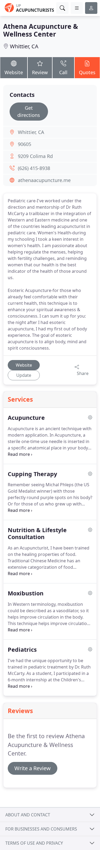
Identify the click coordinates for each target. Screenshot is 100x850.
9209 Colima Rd (35, 156)
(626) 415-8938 (34, 168)
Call (63, 72)
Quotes (87, 72)
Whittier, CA (24, 46)
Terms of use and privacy (34, 843)
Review (40, 72)
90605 (24, 144)
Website (14, 72)
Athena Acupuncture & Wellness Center (40, 30)
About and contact (27, 815)
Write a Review (32, 768)
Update (23, 375)
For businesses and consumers (41, 829)
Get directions (28, 111)
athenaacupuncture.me (44, 180)
